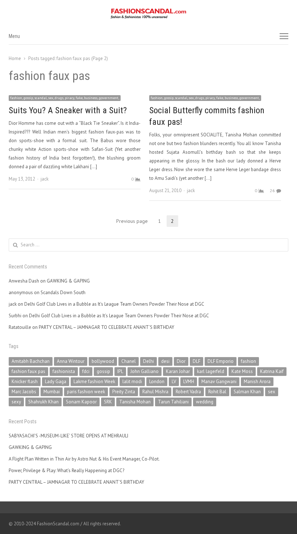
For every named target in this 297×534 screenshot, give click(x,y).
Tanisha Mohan (135, 402)
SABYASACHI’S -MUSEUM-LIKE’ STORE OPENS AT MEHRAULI (68, 436)
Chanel (128, 361)
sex (271, 392)
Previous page (132, 221)
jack (45, 179)
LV (174, 381)
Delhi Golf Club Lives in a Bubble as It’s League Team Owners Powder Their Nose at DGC (114, 304)
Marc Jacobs (24, 392)
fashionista (64, 371)
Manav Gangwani (219, 381)
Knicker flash (25, 381)
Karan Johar (178, 371)
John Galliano (144, 371)
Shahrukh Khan (43, 402)
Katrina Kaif (272, 371)
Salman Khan (247, 392)
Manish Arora (257, 381)
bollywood (103, 361)
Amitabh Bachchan (31, 361)
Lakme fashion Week (94, 381)
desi (165, 361)
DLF (196, 361)
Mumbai (51, 392)
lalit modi (132, 381)
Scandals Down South (63, 292)
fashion (248, 361)
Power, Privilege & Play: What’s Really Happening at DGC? (66, 470)
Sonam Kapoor (81, 402)
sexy (16, 402)
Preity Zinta (123, 392)
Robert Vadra (188, 392)
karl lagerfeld (210, 371)
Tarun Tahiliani (173, 402)
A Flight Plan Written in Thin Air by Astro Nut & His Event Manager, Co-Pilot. (84, 459)
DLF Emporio (221, 361)
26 (272, 190)
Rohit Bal (217, 392)
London (156, 381)
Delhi (148, 361)
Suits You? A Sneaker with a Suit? (68, 110)
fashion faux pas (28, 371)
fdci (85, 371)
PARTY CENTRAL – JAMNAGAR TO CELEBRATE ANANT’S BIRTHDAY (106, 327)
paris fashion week (86, 392)
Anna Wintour (70, 361)
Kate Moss (242, 371)
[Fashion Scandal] (148, 14)
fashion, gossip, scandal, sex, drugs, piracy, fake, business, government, (64, 98)
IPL (120, 371)
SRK (108, 402)
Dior (181, 361)
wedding (204, 402)
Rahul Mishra (155, 392)
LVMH (188, 381)
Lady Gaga (55, 381)
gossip (103, 371)
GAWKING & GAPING (68, 281)
